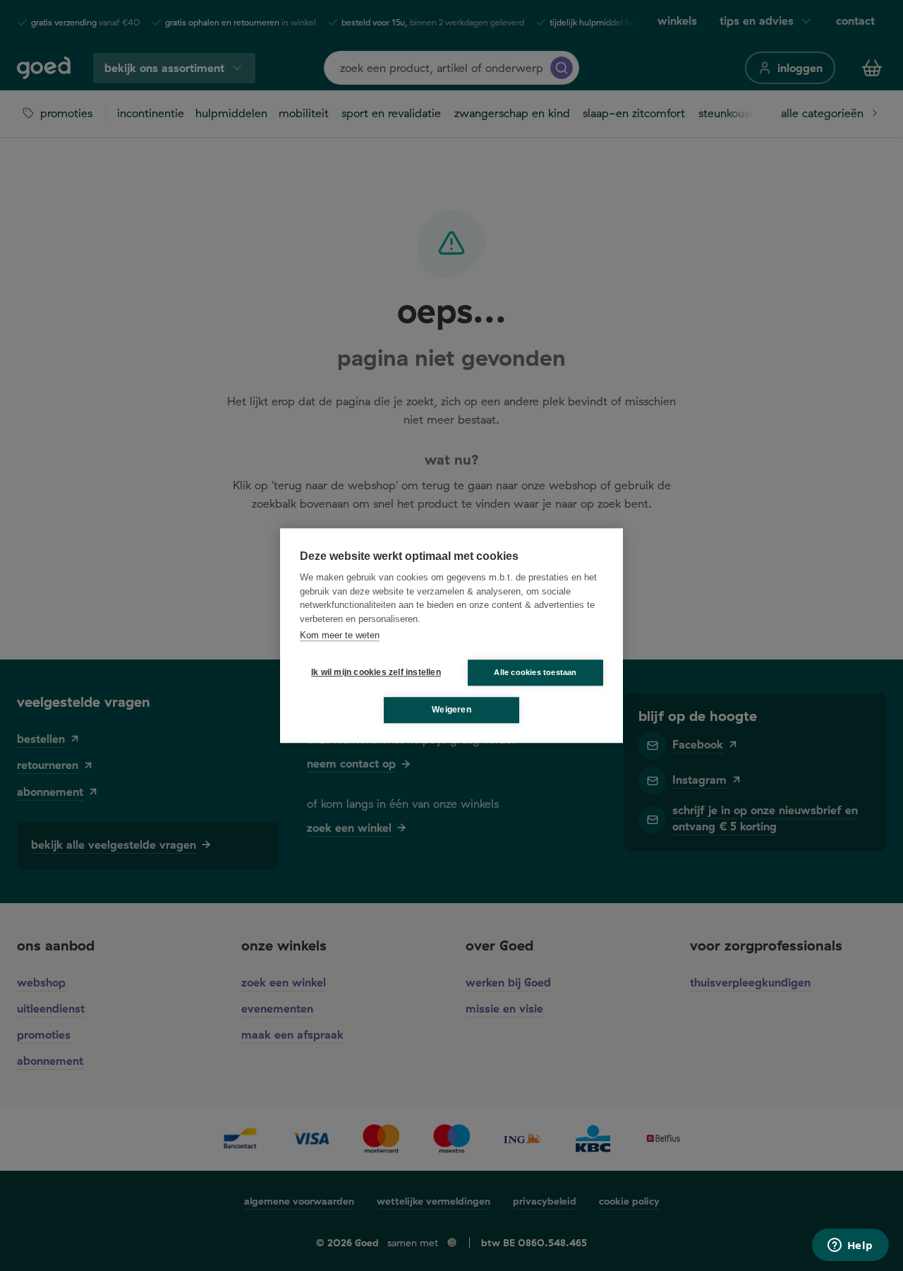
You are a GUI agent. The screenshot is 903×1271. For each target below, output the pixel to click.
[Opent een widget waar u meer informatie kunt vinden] (850, 1246)
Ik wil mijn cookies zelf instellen (373, 672)
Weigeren (451, 710)
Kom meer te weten (340, 635)
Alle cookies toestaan (535, 672)
